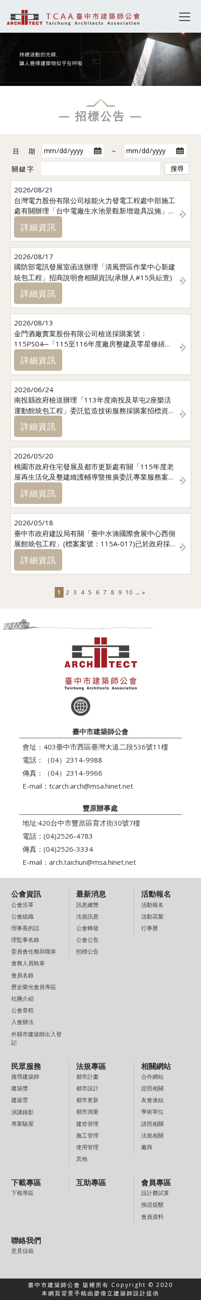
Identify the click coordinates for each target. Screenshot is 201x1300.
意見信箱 (22, 1251)
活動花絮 (152, 916)
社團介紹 (22, 999)
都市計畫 (87, 1077)
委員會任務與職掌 (33, 951)
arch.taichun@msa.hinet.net (92, 862)
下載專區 (22, 1193)
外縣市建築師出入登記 (36, 1038)
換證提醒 (152, 1204)
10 (129, 592)
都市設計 (87, 1088)
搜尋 (177, 168)
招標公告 (87, 951)
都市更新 (87, 1100)
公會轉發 (87, 928)
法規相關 (152, 1135)
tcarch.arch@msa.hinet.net (91, 786)
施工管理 (87, 1135)
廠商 (146, 1147)
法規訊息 (87, 916)
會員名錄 (22, 975)
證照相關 (152, 1088)
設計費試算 (155, 1193)
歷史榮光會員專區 (33, 987)
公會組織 (22, 916)
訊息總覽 (87, 905)
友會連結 (152, 1100)
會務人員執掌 (28, 963)
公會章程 (22, 1010)
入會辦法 (22, 1022)
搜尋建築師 (25, 1077)
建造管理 (87, 1124)
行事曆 (149, 928)
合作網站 (152, 1077)
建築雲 (19, 1100)
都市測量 (87, 1112)
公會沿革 (22, 905)
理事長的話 (25, 928)
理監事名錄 (25, 940)
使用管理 (87, 1147)
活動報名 (152, 905)
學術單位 (152, 1112)
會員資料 (152, 1217)
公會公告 (87, 940)
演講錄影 (22, 1112)
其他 (81, 1159)
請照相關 (152, 1124)
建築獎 (19, 1088)
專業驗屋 (22, 1124)
